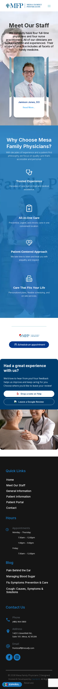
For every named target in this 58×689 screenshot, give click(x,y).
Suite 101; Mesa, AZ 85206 (24, 636)
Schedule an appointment (31, 344)
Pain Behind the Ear (18, 570)
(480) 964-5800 (19, 621)
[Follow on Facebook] (9, 657)
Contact (11, 507)
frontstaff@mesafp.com (23, 648)
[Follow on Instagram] (17, 657)
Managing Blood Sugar (20, 576)
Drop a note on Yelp (31, 393)
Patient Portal (15, 502)
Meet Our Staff (15, 485)
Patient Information (18, 496)
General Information (18, 491)
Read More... (29, 107)
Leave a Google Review (31, 401)
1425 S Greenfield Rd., (22, 633)
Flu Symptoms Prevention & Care (27, 582)
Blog (9, 562)
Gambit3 (36, 679)
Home (10, 479)
